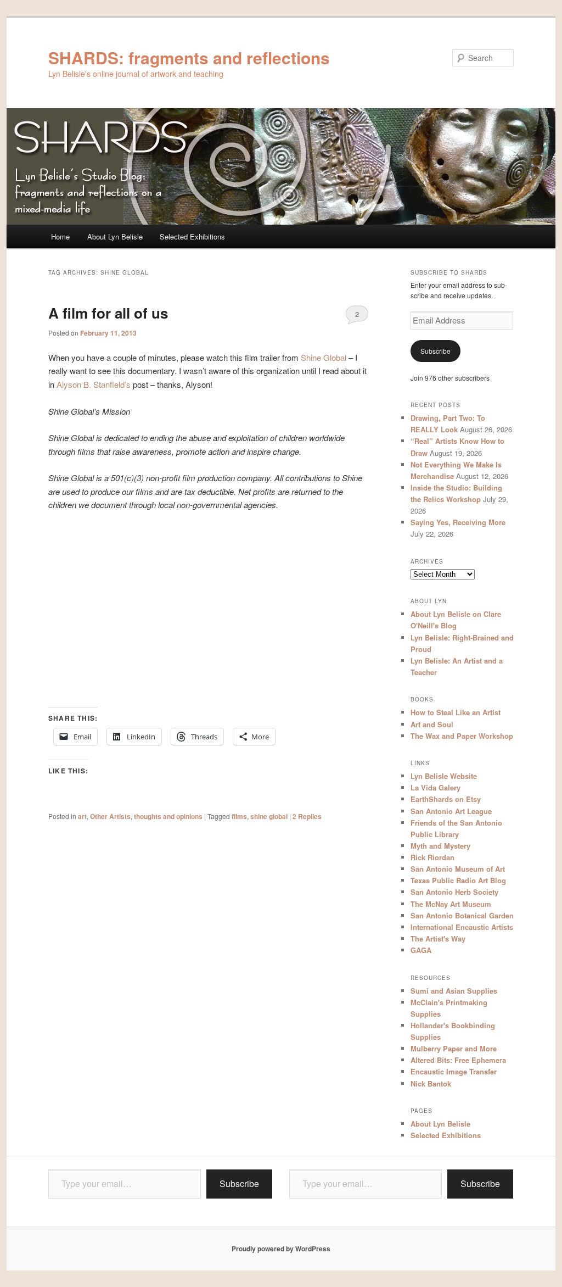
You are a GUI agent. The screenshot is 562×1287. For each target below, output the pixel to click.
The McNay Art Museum (451, 904)
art (82, 816)
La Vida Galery (435, 787)
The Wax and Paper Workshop (462, 736)
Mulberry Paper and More (454, 1048)
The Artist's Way (438, 938)
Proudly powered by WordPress (281, 1248)
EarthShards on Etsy (446, 799)
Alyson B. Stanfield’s (94, 384)
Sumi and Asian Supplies (454, 990)
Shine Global (323, 357)
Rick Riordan (432, 857)
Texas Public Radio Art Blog (458, 880)
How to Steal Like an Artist (456, 712)
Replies (307, 816)
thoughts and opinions (168, 816)
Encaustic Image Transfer (454, 1071)
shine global (269, 816)
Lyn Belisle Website (444, 776)
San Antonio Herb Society (454, 892)
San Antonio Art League (451, 811)
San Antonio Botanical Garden (462, 915)
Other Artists (110, 816)
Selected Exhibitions (192, 236)
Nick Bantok (431, 1083)
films (239, 816)
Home (60, 236)
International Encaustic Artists (462, 927)
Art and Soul (432, 724)
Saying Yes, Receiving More (458, 522)
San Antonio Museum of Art (458, 868)
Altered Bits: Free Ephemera (458, 1060)
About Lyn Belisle (115, 236)
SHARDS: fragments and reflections (189, 57)
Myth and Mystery (440, 845)
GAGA (421, 950)
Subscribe (435, 350)
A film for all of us (108, 313)
